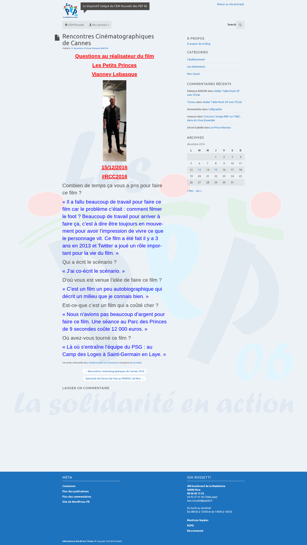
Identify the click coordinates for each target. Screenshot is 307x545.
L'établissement (96, 362)
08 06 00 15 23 (195, 493)
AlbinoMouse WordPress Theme (78, 541)
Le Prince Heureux (221, 127)
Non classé (193, 73)
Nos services (99, 24)
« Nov (190, 190)
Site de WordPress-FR (76, 501)
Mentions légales (197, 520)
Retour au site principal (230, 4)
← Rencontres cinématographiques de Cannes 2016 (114, 371)
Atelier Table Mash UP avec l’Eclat (222, 102)
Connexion (68, 486)
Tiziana (191, 102)
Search (232, 24)
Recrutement (195, 530)
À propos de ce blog (198, 43)
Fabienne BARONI (100, 48)
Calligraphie (215, 109)
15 (215, 169)
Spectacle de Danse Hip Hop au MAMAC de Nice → (114, 378)
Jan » (199, 190)
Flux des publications (75, 491)
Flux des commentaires (76, 496)
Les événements (111, 362)
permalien (137, 362)
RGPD (190, 525)
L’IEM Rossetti (76, 24)
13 (199, 169)
